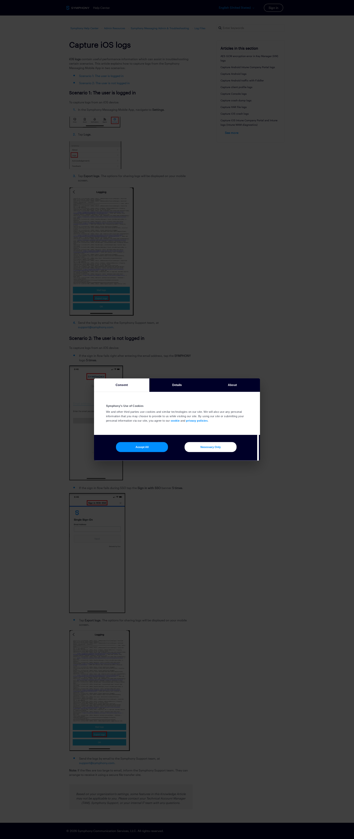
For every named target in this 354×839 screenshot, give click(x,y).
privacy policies (197, 420)
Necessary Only (210, 446)
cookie (175, 420)
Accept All (142, 446)
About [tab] (232, 384)
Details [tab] (177, 384)
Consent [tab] (122, 384)
